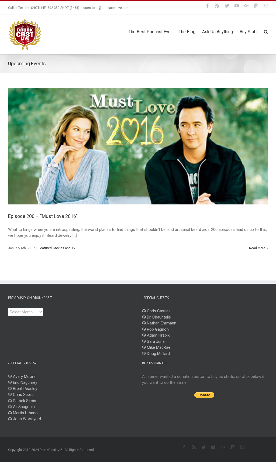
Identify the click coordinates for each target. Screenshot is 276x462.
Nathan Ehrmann (161, 323)
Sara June (155, 341)
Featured (45, 248)
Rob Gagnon (157, 329)
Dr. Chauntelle (158, 317)
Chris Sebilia (23, 394)
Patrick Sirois (24, 400)
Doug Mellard (158, 353)
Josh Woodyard (26, 418)
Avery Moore (24, 376)
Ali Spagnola (23, 406)
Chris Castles (158, 311)
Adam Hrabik (158, 335)
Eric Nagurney (24, 382)
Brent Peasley (24, 388)
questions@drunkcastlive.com (106, 8)
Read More (257, 248)
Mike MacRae (158, 347)
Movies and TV (64, 248)
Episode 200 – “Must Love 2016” (43, 216)
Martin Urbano (25, 412)
